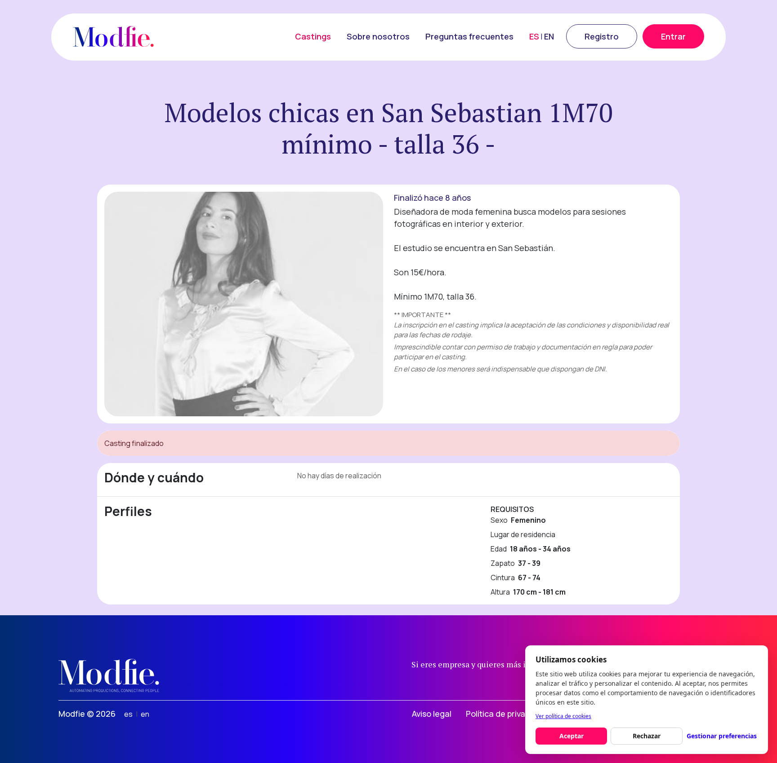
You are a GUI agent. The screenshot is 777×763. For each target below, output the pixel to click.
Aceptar (571, 736)
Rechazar (647, 736)
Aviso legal (431, 713)
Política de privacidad (506, 713)
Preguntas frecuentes (469, 36)
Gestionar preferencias (722, 736)
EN (549, 36)
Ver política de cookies (563, 716)
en (145, 714)
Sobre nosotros (378, 36)
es (128, 714)
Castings (313, 36)
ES (534, 36)
